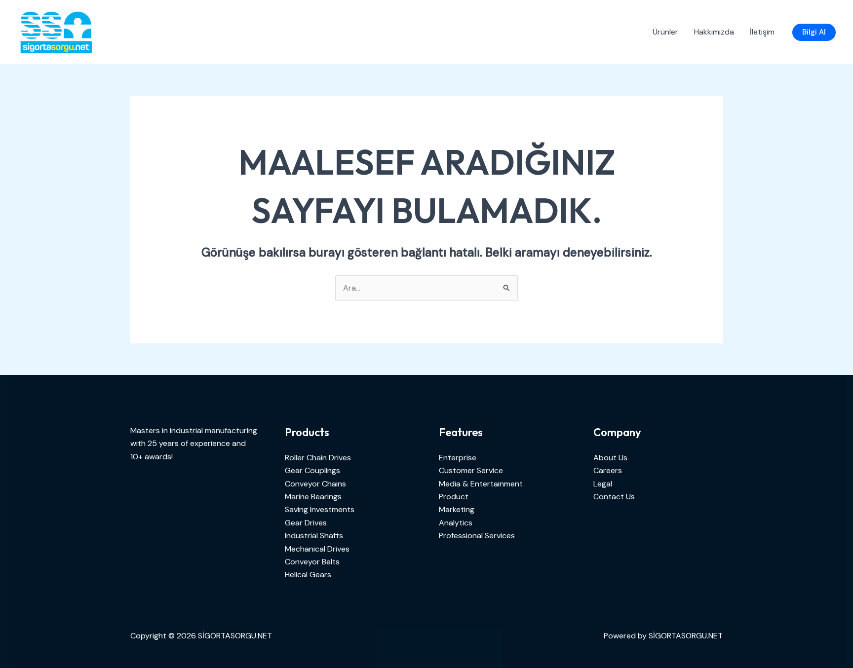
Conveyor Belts (312, 562)
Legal (602, 484)
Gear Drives (306, 523)
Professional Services (477, 535)
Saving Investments (319, 509)
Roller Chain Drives (318, 457)
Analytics (455, 523)
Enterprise (457, 457)
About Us (610, 457)
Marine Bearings (313, 496)
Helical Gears (308, 574)
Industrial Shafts (314, 535)
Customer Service (471, 470)
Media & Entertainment (481, 484)
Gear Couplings (312, 470)
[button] (814, 32)
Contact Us (614, 496)
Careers (607, 470)
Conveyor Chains (315, 484)
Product (453, 496)
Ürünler (665, 32)
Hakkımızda (714, 32)
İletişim (762, 32)
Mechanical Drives (317, 549)
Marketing (456, 509)
